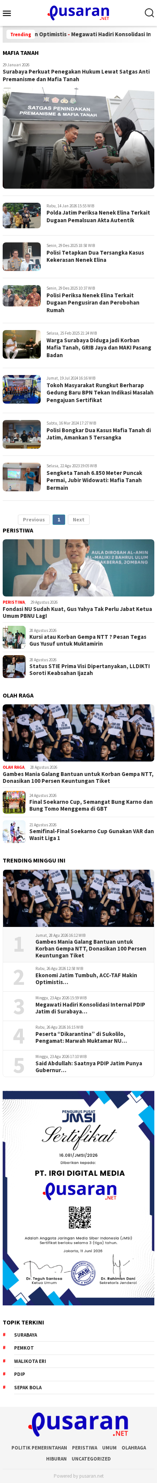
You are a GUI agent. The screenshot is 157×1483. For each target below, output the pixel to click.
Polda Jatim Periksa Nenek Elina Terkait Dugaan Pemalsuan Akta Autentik (98, 216)
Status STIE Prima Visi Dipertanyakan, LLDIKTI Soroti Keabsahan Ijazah (89, 670)
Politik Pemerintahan (39, 1448)
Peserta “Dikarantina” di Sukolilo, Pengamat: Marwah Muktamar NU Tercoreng (80, 1037)
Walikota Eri (30, 1361)
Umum (109, 1448)
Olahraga (134, 1448)
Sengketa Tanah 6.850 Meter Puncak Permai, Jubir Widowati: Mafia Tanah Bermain (94, 480)
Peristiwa (14, 602)
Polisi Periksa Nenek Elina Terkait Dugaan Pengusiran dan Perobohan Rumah (92, 303)
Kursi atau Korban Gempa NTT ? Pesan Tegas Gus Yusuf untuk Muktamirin (87, 640)
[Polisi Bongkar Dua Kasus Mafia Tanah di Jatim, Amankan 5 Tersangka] (22, 434)
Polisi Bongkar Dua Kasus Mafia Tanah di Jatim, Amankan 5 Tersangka (98, 433)
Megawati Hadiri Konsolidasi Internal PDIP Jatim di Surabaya (90, 1008)
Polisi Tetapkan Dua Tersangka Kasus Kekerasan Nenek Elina (95, 256)
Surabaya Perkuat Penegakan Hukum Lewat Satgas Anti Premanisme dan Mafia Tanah (76, 75)
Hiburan (56, 1459)
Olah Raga (13, 767)
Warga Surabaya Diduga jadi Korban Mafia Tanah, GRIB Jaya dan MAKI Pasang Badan (98, 348)
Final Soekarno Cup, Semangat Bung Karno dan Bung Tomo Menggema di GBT (91, 805)
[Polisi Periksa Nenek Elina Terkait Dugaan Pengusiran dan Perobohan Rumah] (22, 295)
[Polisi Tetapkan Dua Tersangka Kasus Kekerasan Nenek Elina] (22, 256)
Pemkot (24, 1348)
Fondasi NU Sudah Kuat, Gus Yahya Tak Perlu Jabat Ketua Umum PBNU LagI (77, 612)
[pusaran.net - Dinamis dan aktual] (78, 12)
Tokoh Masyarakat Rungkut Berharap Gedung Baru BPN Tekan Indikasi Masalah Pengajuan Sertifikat (100, 393)
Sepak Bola (28, 1387)
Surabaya (25, 1335)
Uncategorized (91, 1459)
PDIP (19, 1374)
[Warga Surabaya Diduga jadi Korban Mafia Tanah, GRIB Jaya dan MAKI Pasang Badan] (22, 344)
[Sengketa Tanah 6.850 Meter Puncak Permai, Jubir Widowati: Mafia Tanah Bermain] (22, 477)
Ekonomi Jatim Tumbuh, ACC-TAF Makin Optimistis (86, 979)
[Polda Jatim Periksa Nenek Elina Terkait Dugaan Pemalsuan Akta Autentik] (22, 216)
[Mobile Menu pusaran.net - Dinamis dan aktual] (10, 13)
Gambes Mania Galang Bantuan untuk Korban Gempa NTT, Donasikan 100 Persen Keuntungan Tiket (78, 777)
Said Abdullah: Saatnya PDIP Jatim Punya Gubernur (88, 1067)
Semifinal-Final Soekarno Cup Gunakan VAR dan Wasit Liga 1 (91, 835)
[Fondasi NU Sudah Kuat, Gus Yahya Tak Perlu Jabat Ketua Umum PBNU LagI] (78, 567)
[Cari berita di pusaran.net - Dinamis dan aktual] (149, 13)
